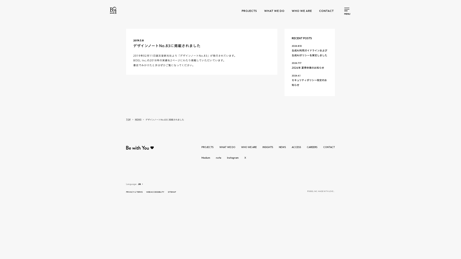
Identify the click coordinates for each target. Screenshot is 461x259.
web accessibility (155, 192)
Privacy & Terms (134, 192)
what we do (274, 11)
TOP (128, 119)
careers (312, 147)
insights (268, 147)
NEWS (138, 119)
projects (249, 11)
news (282, 147)
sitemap (172, 192)
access (296, 147)
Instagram (233, 157)
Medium (206, 157)
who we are (302, 11)
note (218, 157)
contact (326, 11)
